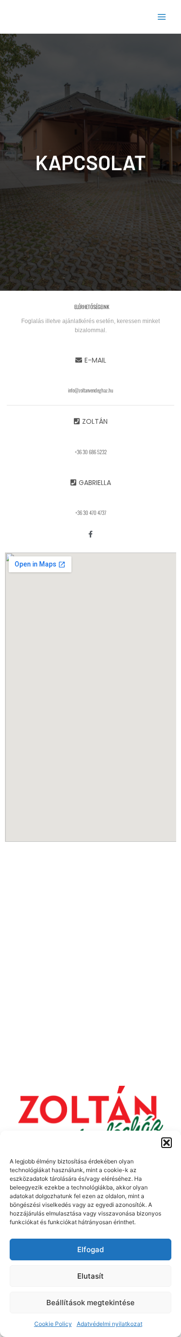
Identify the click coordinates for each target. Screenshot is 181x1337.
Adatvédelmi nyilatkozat (109, 1323)
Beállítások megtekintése (90, 1302)
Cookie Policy (53, 1323)
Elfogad (90, 1249)
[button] (166, 1143)
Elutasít (90, 1276)
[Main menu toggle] (162, 17)
